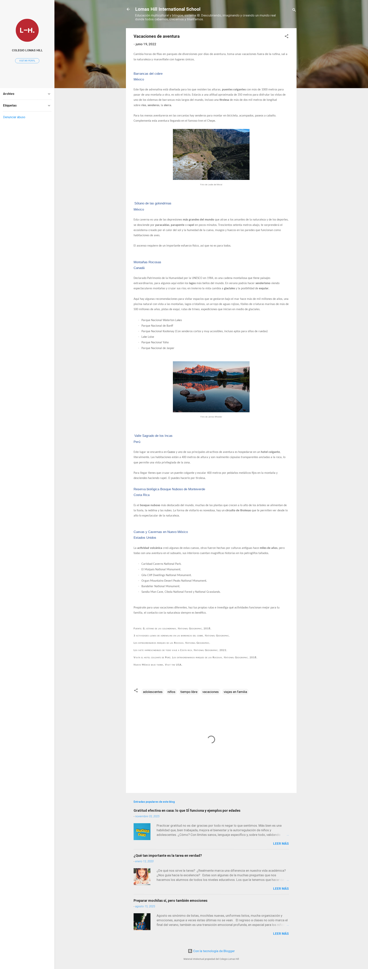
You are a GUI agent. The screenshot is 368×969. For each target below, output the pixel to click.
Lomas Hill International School (167, 9)
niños (171, 692)
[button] (286, 37)
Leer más (281, 843)
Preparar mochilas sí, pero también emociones (170, 900)
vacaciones (210, 692)
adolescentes (153, 692)
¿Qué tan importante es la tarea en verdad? (168, 855)
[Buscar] (294, 10)
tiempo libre (188, 692)
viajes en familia (235, 692)
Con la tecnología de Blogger (213, 951)
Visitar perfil (27, 60)
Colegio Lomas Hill (27, 50)
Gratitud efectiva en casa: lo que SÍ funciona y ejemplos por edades (187, 810)
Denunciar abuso (14, 117)
